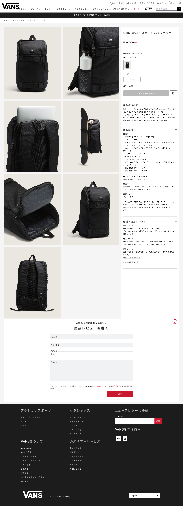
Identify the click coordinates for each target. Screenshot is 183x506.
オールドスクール (77, 421)
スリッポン (75, 425)
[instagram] (125, 438)
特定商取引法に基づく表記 (32, 477)
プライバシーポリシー (101, 386)
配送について (76, 448)
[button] (162, 3)
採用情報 (25, 473)
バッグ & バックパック (38, 20)
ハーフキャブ (75, 434)
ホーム (7, 20)
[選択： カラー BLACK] (127, 65)
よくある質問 (76, 460)
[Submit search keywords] (179, 9)
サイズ (126, 74)
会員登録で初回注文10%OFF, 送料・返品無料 (91, 15)
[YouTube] (118, 438)
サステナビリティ (29, 456)
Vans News (26, 448)
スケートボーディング (30, 417)
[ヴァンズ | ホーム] (10, 6)
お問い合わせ (76, 469)
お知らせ (74, 465)
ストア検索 (26, 465)
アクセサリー (19, 20)
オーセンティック (78, 417)
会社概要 (25, 469)
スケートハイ (75, 430)
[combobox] (168, 9)
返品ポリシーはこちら (131, 258)
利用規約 (117, 386)
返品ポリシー (76, 452)
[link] (135, 9)
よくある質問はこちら (131, 262)
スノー (24, 421)
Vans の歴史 (26, 452)
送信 (120, 394)
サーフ (24, 425)
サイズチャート (77, 456)
